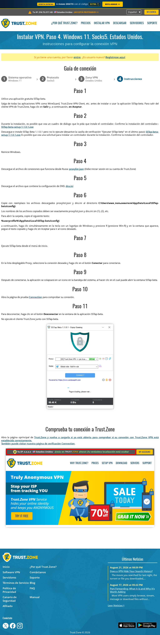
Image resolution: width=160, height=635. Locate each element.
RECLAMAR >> (112, 4)
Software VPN (11, 572)
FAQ (32, 588)
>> (86, 12)
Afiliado (7, 606)
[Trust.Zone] (19, 23)
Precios (85, 23)
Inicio (6, 567)
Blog (32, 583)
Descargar (119, 23)
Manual (35, 597)
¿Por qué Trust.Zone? (64, 23)
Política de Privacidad (9, 590)
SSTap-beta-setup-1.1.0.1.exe (17, 126)
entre (77, 57)
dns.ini (69, 186)
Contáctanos (38, 572)
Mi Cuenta (151, 12)
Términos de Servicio (16, 583)
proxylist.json (76, 168)
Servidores (137, 23)
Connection (35, 297)
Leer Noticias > (116, 605)
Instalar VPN (102, 23)
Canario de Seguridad (10, 598)
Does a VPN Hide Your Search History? (131, 571)
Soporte (152, 23)
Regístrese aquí (115, 57)
